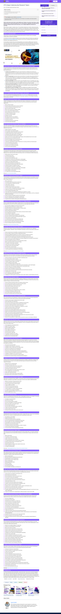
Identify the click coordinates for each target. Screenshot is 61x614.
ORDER (55, 1)
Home (4, 7)
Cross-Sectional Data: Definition (11, 173)
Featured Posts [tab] (44, 5)
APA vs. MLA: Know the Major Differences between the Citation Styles (48, 8)
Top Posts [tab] (52, 5)
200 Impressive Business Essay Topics (47, 13)
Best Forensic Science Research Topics (13, 224)
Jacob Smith (19, 17)
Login (51, 1)
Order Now (48, 35)
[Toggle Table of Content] (37, 9)
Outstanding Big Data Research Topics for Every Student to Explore (17, 448)
